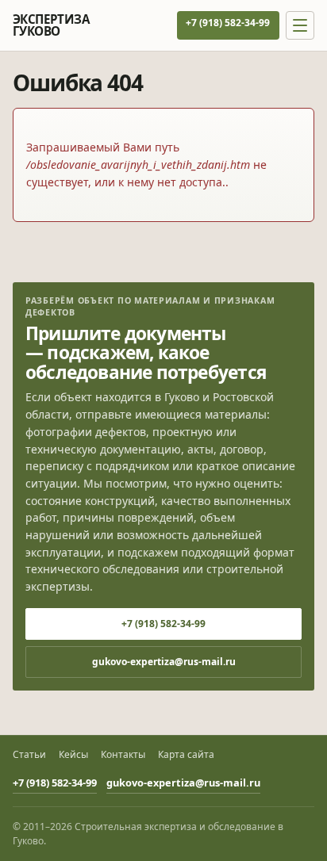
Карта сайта (186, 754)
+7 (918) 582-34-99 (228, 22)
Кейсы (73, 754)
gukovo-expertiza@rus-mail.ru (164, 661)
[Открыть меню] (300, 25)
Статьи (29, 754)
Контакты (123, 754)
